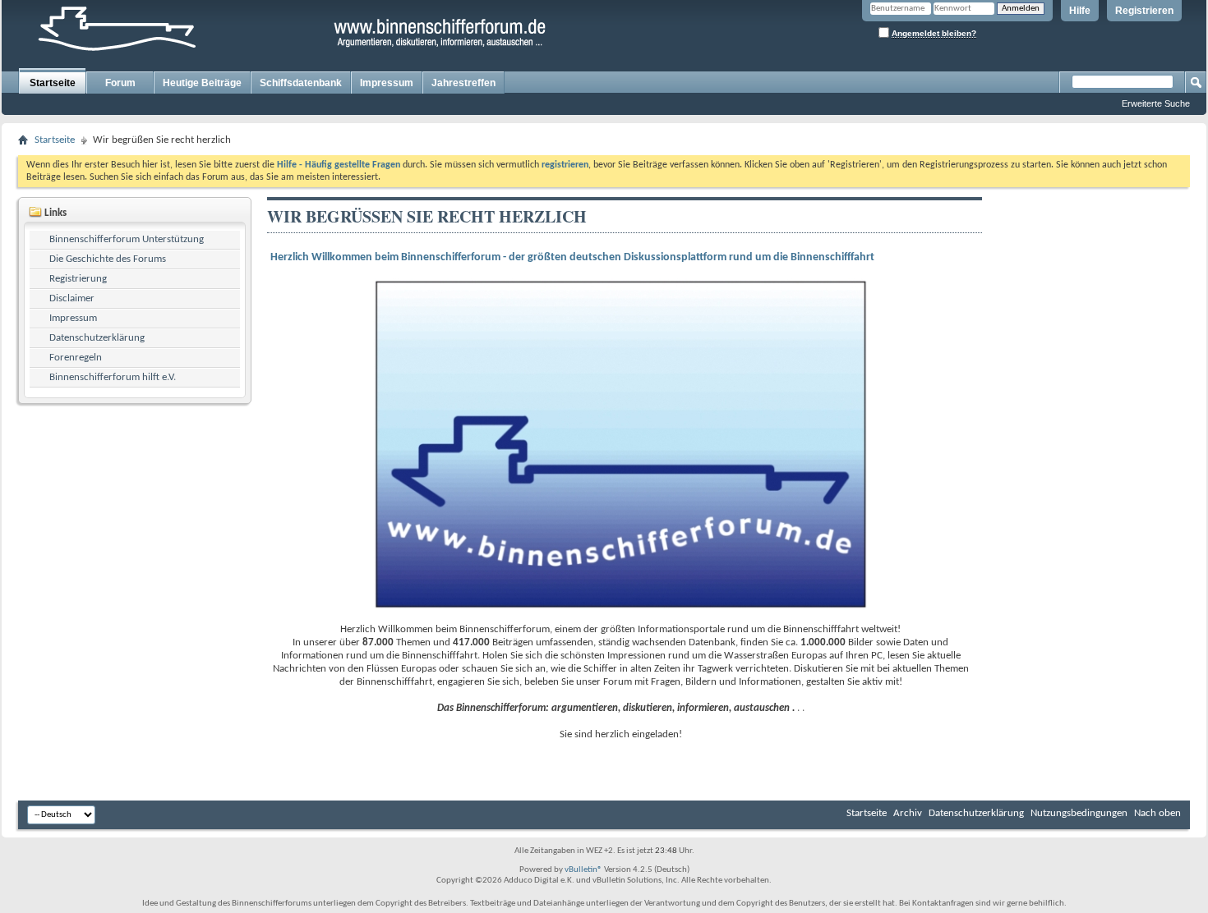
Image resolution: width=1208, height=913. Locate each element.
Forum (120, 83)
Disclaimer (72, 298)
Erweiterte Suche (1156, 103)
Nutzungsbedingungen (1078, 813)
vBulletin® (583, 869)
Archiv (907, 813)
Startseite (53, 83)
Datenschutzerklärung (97, 338)
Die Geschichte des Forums (107, 259)
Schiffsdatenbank (301, 83)
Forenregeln (75, 357)
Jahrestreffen (463, 83)
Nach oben (1157, 813)
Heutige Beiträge (202, 83)
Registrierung (78, 278)
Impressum (386, 83)
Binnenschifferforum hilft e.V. (112, 377)
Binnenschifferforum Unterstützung (126, 239)
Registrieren (1144, 10)
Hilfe (1079, 10)
